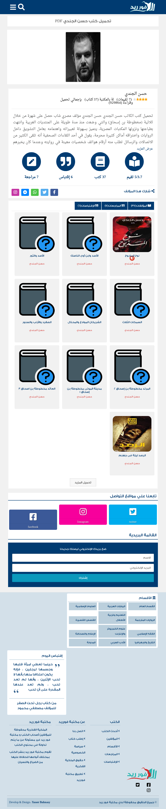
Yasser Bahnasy (41, 802)
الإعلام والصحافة (85, 634)
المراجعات (111, 754)
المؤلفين (112, 739)
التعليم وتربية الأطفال (116, 617)
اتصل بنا (78, 731)
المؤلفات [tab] (139, 206)
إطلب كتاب (76, 739)
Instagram (83, 521)
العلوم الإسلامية (86, 606)
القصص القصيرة (86, 620)
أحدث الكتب (110, 731)
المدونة (91, 642)
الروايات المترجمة (145, 620)
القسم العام (147, 606)
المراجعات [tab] (113, 206)
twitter (133, 521)
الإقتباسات (111, 762)
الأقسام (112, 747)
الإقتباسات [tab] (86, 206)
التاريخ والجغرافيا (145, 642)
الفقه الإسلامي (146, 634)
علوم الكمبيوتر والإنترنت (116, 631)
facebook (33, 526)
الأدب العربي (118, 642)
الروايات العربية (116, 606)
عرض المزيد (145, 149)
